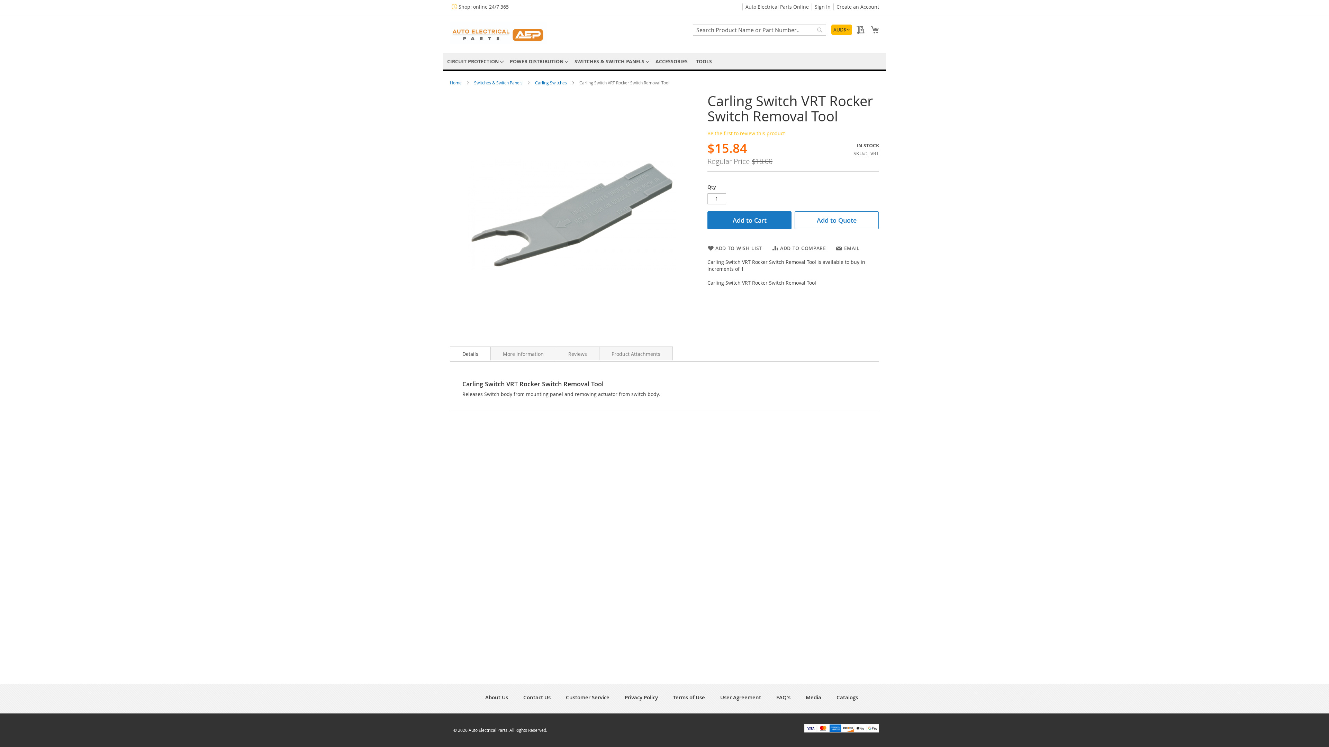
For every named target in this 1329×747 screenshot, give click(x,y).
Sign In (823, 6)
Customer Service (587, 697)
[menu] (664, 61)
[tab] (470, 353)
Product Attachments (636, 354)
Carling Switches (551, 82)
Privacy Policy (641, 697)
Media (813, 697)
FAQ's (783, 697)
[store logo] (498, 33)
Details (470, 354)
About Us (496, 697)
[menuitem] (474, 61)
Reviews (577, 354)
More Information (523, 354)
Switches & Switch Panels (499, 82)
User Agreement (740, 697)
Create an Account (858, 6)
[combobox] (759, 30)
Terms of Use (689, 697)
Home (456, 82)
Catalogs (847, 697)
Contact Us (537, 697)
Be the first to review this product (746, 133)
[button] (841, 30)
